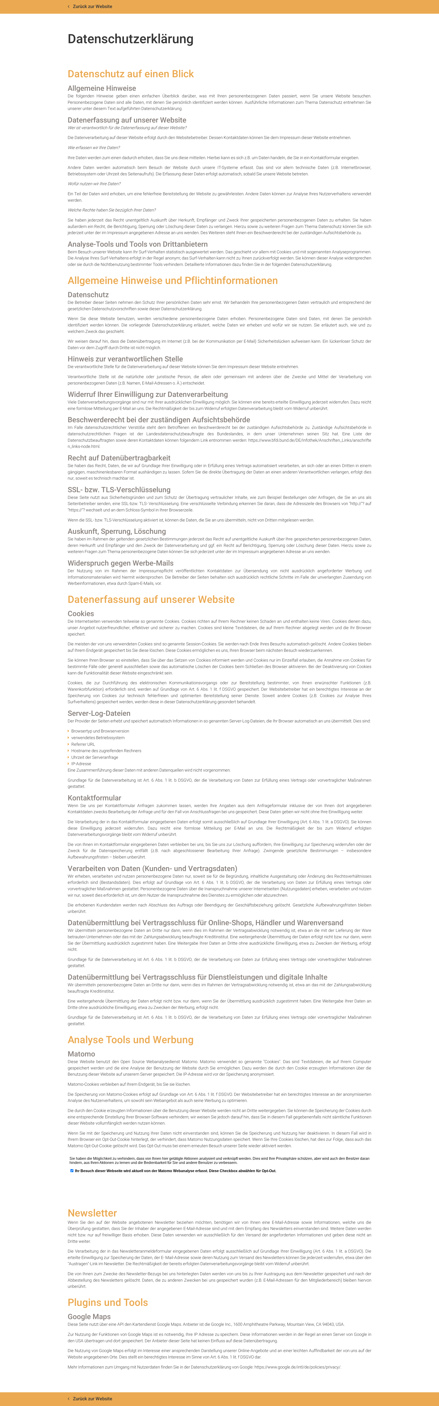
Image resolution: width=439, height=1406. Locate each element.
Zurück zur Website (92, 6)
